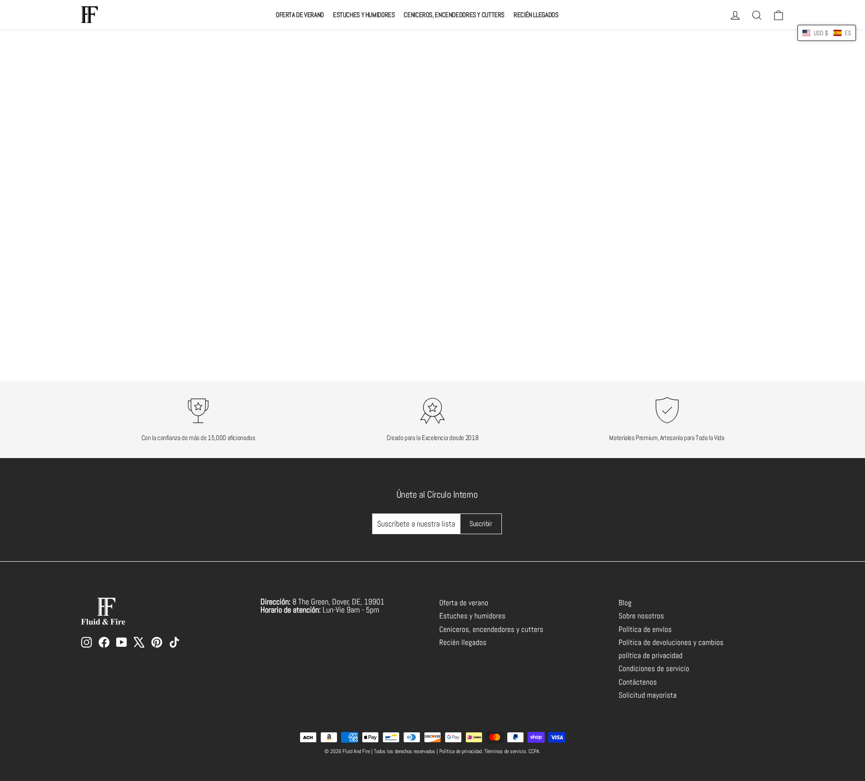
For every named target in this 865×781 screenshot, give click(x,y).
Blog (625, 603)
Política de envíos (645, 629)
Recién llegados (536, 14)
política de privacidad (651, 655)
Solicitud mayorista (648, 695)
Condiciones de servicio (654, 668)
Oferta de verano (300, 14)
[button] (827, 33)
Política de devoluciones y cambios (671, 642)
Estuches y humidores (364, 14)
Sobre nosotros (641, 616)
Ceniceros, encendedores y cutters (454, 14)
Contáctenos (638, 682)
